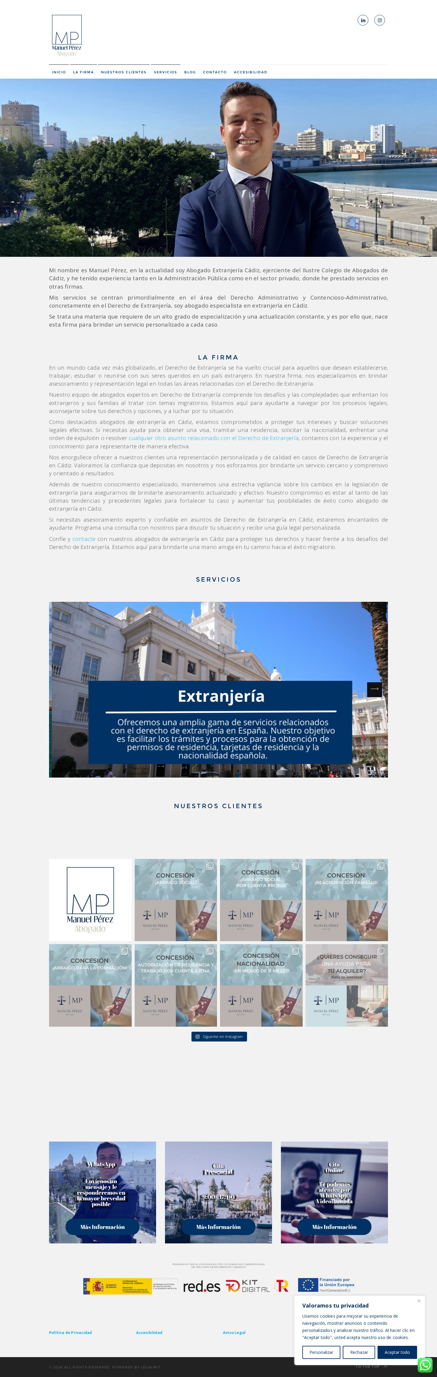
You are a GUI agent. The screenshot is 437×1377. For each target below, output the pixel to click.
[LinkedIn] (363, 20)
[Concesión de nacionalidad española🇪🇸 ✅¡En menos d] (261, 985)
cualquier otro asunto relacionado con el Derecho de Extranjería (214, 437)
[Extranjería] (218, 690)
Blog (190, 72)
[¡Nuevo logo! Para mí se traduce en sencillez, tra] (90, 900)
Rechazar (359, 1352)
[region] (359, 1330)
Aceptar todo (397, 1352)
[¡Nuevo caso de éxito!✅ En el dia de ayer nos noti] (347, 900)
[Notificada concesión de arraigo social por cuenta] (261, 900)
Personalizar (321, 1352)
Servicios (165, 72)
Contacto (215, 72)
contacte (84, 538)
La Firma (83, 72)
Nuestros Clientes (124, 72)
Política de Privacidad (70, 1332)
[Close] (418, 1300)
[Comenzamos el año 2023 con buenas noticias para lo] (176, 985)
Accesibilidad (251, 72)
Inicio (59, 72)
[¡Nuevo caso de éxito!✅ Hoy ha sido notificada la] (90, 985)
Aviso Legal (234, 1332)
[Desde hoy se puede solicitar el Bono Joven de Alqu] (347, 985)
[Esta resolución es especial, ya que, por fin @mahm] (176, 900)
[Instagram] (379, 20)
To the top (368, 1367)
